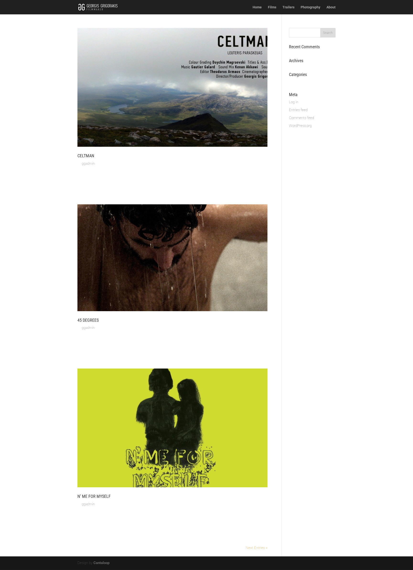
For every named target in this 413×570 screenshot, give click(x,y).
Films (272, 7)
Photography (310, 7)
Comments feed (301, 118)
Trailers (288, 7)
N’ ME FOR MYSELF (94, 496)
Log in (293, 102)
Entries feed (298, 110)
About (331, 7)
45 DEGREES (88, 320)
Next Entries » (256, 548)
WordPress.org (300, 126)
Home (257, 7)
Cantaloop (101, 563)
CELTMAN (85, 155)
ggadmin (88, 163)
